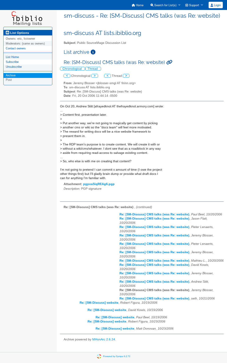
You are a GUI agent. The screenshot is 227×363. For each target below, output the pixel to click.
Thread (93, 68)
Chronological (73, 68)
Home (139, 5)
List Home (12, 57)
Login (217, 5)
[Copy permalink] (169, 62)
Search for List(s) (164, 5)
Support (193, 5)
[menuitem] (137, 5)
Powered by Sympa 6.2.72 (116, 356)
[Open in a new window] (93, 52)
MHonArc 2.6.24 (103, 339)
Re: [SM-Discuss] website (99, 302)
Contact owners (16, 48)
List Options (19, 33)
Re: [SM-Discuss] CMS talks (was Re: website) (154, 214)
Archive (11, 75)
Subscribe (12, 62)
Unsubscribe (14, 66)
